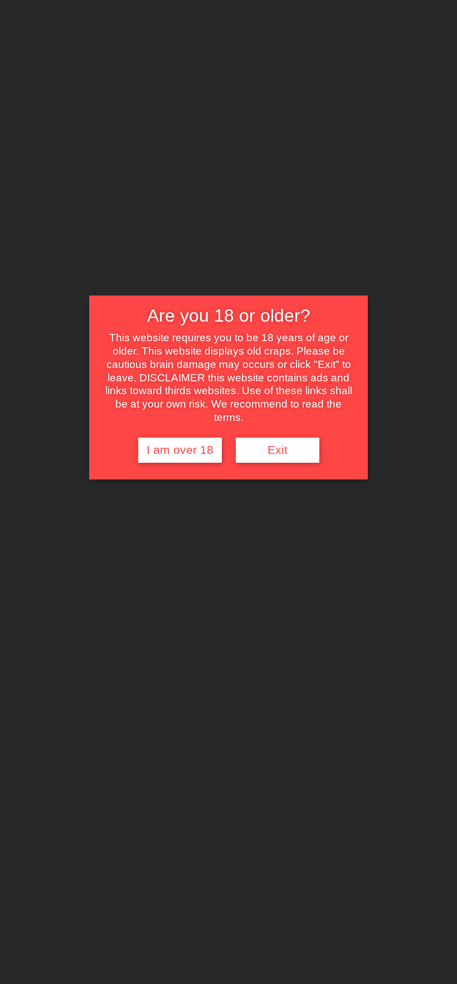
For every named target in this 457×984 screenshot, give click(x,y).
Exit (278, 450)
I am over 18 (180, 450)
